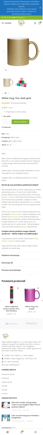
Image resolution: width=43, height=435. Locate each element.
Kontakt (4, 386)
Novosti (4, 390)
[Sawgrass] (31, 323)
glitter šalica (17, 141)
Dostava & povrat (8, 374)
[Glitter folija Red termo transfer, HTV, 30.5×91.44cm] (11, 295)
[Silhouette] (12, 323)
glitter (10, 141)
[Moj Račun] (35, 23)
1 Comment (25, 410)
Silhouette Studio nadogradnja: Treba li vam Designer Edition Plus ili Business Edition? (26, 404)
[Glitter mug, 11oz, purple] (31, 295)
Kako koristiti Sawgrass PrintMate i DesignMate (25, 416)
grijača (31, 222)
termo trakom (17, 214)
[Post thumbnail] (6, 406)
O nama (4, 393)
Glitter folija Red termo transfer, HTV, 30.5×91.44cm (11, 308)
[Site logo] (21, 23)
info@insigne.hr (20, 18)
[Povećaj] (5, 70)
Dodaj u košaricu (20, 122)
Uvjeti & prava (7, 382)
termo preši (13, 217)
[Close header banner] (40, 8)
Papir (10, 204)
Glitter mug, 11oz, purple (31, 307)
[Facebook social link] (8, 144)
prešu (16, 222)
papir (9, 212)
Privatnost (5, 378)
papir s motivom (10, 197)
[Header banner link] (21, 8)
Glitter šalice (15, 137)
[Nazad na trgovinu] (5, 93)
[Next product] (8, 93)
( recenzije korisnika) (18, 103)
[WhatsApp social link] (10, 144)
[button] (4, 51)
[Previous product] (3, 93)
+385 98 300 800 (8, 18)
